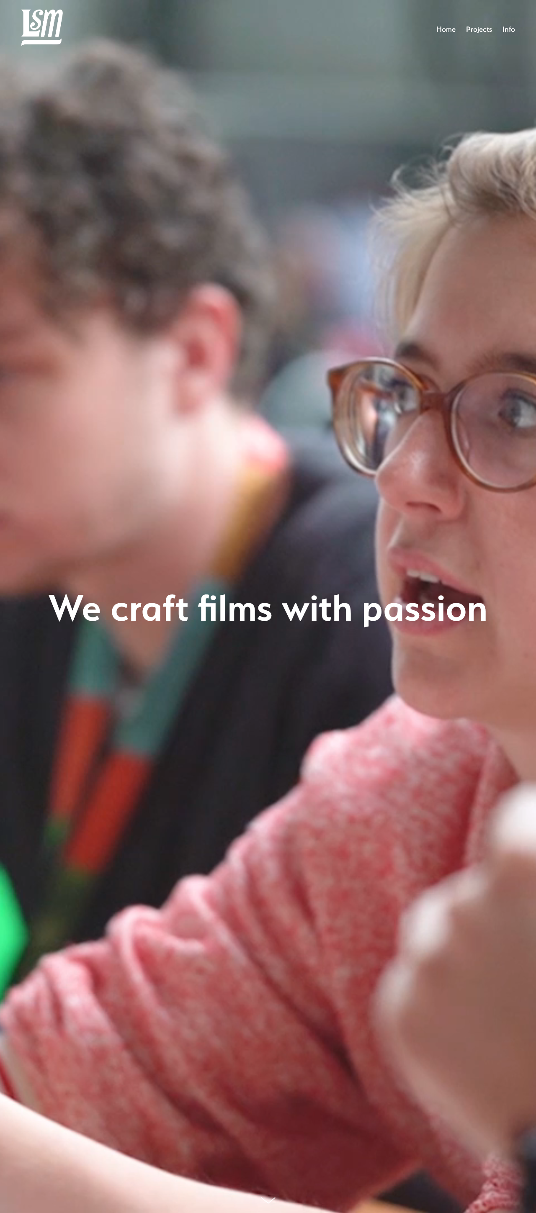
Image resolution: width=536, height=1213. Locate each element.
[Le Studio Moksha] (42, 28)
